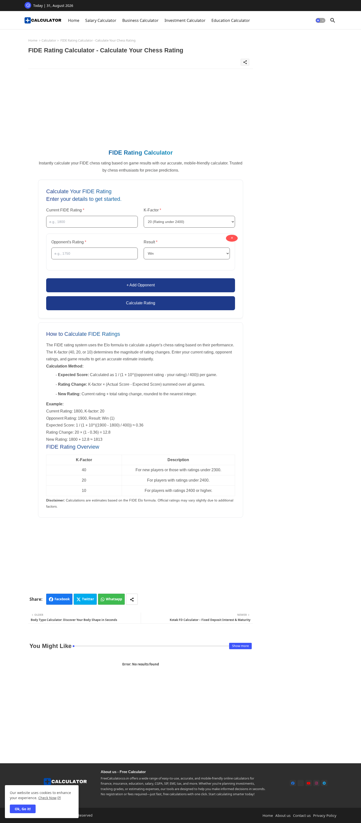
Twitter (88, 599)
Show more (240, 646)
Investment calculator (185, 20)
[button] (320, 20)
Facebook (62, 599)
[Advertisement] (140, 107)
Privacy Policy (324, 815)
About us (283, 815)
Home (73, 20)
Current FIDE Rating (77, 209)
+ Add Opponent (140, 285)
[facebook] (293, 783)
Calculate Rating (140, 303)
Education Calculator (230, 20)
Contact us (302, 815)
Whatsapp (114, 599)
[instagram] (316, 783)
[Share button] (132, 599)
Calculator (49, 40)
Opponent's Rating (81, 241)
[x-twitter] (301, 783)
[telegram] (324, 783)
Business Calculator (140, 20)
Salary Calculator (100, 20)
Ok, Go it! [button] (23, 809)
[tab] (73, 20)
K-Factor (175, 209)
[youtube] (308, 783)
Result (173, 241)
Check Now (47, 797)
